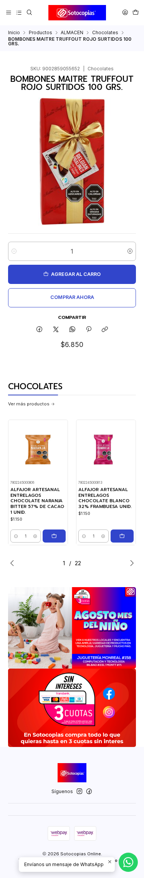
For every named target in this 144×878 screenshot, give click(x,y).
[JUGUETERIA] (72, 628)
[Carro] (135, 12)
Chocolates (105, 32)
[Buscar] (29, 12)
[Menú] (8, 12)
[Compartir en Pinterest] (88, 330)
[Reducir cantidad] (14, 251)
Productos (40, 32)
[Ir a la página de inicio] (77, 12)
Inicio (14, 32)
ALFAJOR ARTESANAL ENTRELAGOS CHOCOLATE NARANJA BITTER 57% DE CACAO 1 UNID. (37, 501)
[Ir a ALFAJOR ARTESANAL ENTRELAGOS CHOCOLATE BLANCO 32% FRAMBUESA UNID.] (106, 449)
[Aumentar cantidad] (130, 251)
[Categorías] (18, 12)
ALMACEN (72, 32)
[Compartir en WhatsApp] (72, 330)
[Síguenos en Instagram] (79, 791)
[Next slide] (130, 563)
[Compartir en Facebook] (39, 330)
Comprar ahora (72, 297)
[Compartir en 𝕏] (56, 330)
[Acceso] (125, 12)
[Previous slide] (14, 563)
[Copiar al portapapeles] (105, 330)
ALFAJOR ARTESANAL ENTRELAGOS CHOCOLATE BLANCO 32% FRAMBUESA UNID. (105, 498)
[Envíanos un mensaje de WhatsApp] (128, 862)
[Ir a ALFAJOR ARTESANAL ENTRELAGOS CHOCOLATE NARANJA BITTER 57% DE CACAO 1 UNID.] (38, 449)
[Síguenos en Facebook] (89, 791)
